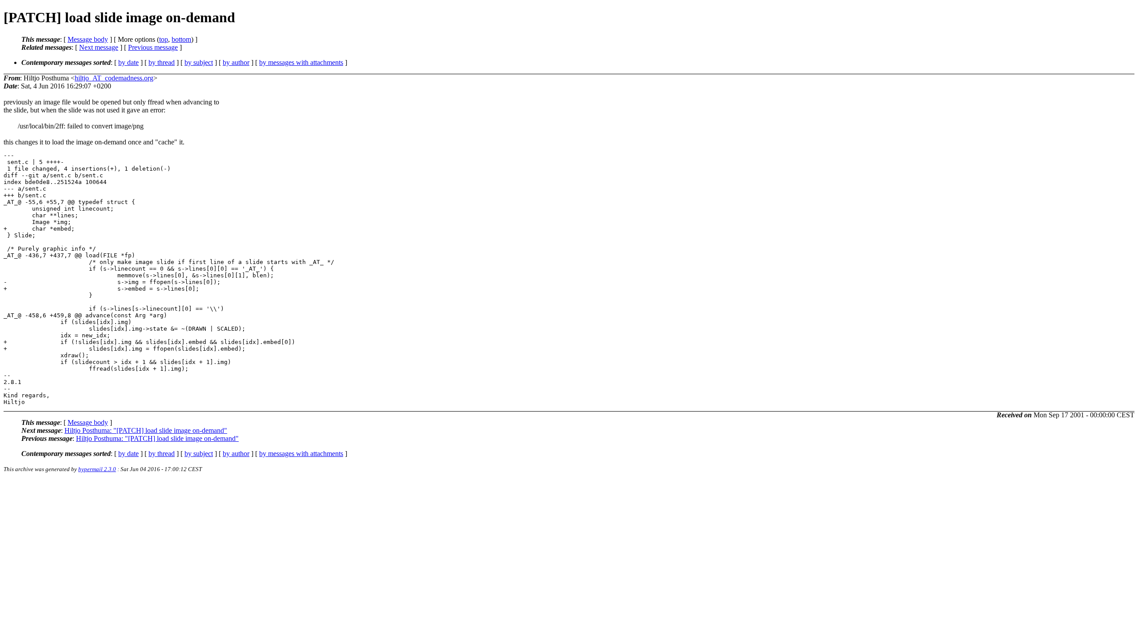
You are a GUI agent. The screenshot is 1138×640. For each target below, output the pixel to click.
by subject (198, 62)
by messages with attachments (301, 62)
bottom (181, 39)
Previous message (153, 47)
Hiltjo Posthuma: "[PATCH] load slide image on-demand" (145, 430)
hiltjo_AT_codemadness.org (114, 78)
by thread (161, 62)
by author (236, 62)
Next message (98, 47)
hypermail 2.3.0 (97, 469)
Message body (88, 39)
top (163, 39)
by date (128, 62)
